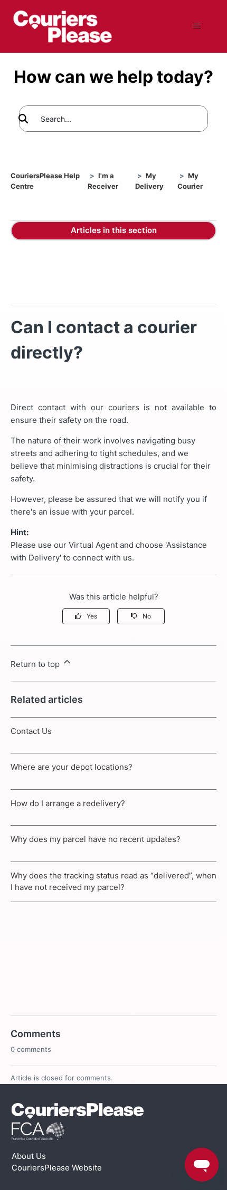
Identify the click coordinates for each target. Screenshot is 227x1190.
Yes (92, 616)
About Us (29, 1156)
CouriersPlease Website (57, 1168)
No (147, 616)
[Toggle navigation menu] (197, 26)
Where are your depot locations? (72, 767)
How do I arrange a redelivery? (68, 803)
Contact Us (31, 731)
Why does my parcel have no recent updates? (96, 839)
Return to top (36, 664)
